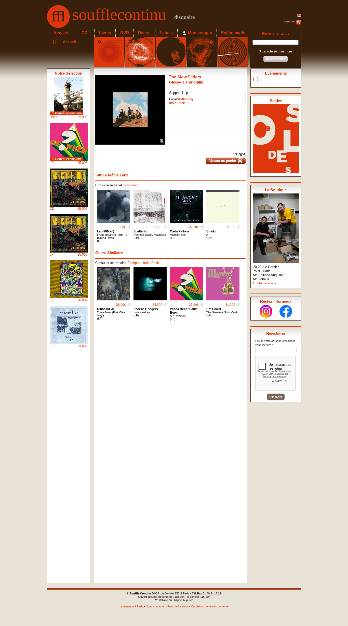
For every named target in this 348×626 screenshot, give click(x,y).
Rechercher (275, 59)
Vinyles (61, 33)
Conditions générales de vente (210, 606)
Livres (105, 33)
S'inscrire (276, 397)
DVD (124, 33)
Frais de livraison (178, 606)
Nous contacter (155, 606)
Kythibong (185, 99)
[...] (255, 79)
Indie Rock (177, 103)
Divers (144, 33)
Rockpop (133, 263)
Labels (166, 33)
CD (85, 33)
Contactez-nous (264, 283)
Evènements (233, 33)
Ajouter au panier (225, 161)
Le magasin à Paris (131, 606)
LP (68, 161)
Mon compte (199, 33)
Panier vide (290, 21)
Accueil (68, 42)
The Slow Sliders (185, 77)
